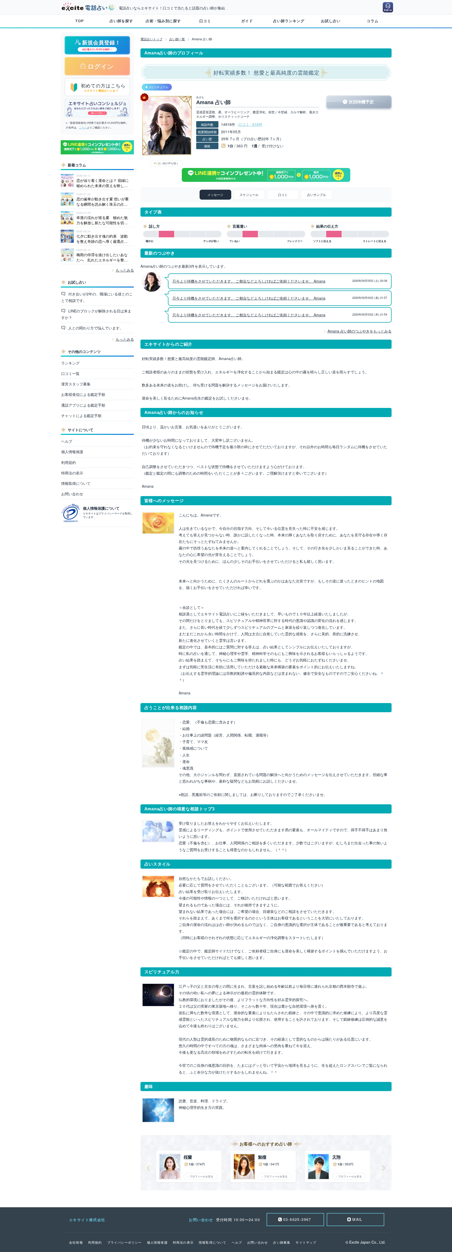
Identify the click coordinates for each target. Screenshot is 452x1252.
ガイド (247, 21)
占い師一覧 (177, 39)
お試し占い (331, 21)
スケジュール (249, 194)
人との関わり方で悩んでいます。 (95, 327)
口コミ (205, 21)
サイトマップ (306, 1242)
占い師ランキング (288, 21)
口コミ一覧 (70, 373)
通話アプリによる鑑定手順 (83, 405)
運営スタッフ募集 (76, 383)
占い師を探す (121, 21)
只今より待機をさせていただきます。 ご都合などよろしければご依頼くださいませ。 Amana (248, 281)
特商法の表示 (72, 472)
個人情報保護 (72, 451)
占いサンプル (316, 194)
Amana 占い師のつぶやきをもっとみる (359, 331)
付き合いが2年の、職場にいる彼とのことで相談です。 (97, 297)
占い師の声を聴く (168, 163)
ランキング (70, 363)
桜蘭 (188, 1157)
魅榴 (262, 1157)
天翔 (336, 1157)
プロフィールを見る (201, 1176)
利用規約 (68, 462)
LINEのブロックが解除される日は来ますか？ (96, 314)
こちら (83, 127)
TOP (79, 21)
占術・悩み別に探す (163, 21)
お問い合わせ (72, 493)
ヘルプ (66, 441)
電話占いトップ (151, 39)
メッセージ (215, 194)
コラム (372, 21)
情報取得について (76, 483)
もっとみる (125, 270)
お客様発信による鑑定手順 (83, 394)
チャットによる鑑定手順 (81, 415)
